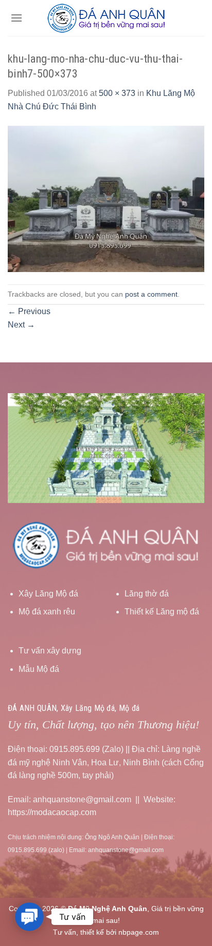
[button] (29, 917)
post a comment (151, 294)
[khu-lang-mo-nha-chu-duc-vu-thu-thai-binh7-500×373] (106, 198)
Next (21, 324)
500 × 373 (117, 93)
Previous (29, 311)
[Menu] (16, 17)
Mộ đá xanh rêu (47, 611)
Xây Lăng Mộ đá (48, 593)
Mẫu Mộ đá (39, 669)
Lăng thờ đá (147, 593)
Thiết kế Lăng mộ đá (162, 611)
